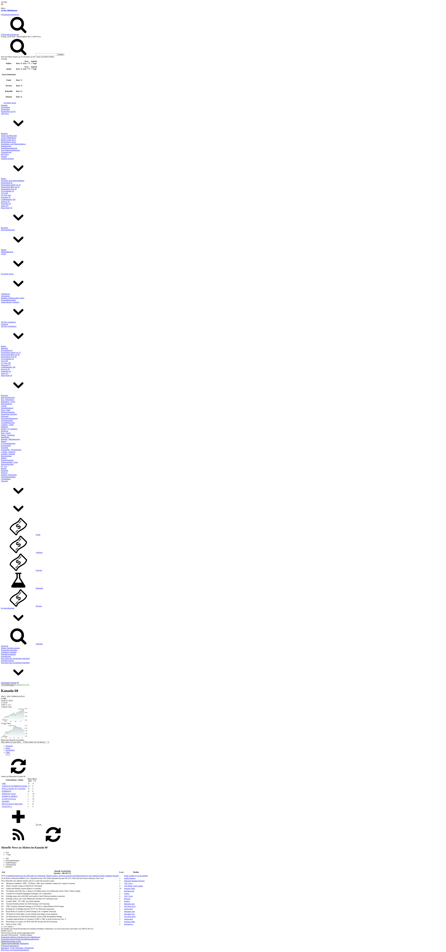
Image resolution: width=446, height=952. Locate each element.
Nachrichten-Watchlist (9, 650)
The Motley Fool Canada (133, 886)
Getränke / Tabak (7, 425)
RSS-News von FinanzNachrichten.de (15, 950)
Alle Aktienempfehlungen (10, 150)
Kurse (8, 748)
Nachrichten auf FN (8, 112)
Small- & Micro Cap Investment (136, 876)
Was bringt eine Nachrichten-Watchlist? (15, 658)
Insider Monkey (130, 878)
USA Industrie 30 (7, 191)
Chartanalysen (6, 152)
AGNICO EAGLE (9, 799)
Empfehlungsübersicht (9, 148)
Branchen (4, 228)
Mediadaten (24, 943)
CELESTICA (7, 806)
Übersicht (4, 324)
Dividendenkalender (8, 300)
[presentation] (7, 754)
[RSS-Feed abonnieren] (18, 843)
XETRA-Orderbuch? (9, 326)
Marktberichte (6, 146)
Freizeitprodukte (7, 420)
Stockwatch (128, 909)
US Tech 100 (6, 195)
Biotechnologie (6, 404)
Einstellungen (6, 656)
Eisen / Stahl (5, 410)
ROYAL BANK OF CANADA (14, 789)
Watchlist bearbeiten (8, 654)
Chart (8, 752)
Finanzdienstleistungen (9, 418)
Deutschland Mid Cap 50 (10, 187)
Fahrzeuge (5, 416)
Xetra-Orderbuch (18, 937)
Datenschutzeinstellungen (10, 943)
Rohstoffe (4, 471)
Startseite (4, 105)
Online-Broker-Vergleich (10, 302)
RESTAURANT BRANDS (12, 804)
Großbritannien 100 (8, 199)
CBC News (128, 883)
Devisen (39, 606)
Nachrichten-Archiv (14, 941)
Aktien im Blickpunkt (9, 136)
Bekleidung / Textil (8, 402)
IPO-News (5, 154)
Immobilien (5, 437)
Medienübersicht (7, 252)
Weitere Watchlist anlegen (10, 648)
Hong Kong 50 (6, 208)
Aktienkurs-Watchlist (8, 652)
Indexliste (4, 348)
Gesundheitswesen (8, 423)
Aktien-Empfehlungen (24, 939)
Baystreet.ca (128, 924)
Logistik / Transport (8, 452)
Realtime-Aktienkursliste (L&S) (12, 298)
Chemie (4, 406)
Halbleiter (4, 427)
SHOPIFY (6, 801)
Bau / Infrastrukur (7, 400)
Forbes (126, 894)
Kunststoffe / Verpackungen (11, 450)
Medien (4, 250)
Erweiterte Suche (10, 103)
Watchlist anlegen (7, 661)
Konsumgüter (6, 446)
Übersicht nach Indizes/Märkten (12, 181)
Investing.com (129, 914)
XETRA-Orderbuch (8, 322)
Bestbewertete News (8, 140)
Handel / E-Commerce (9, 429)
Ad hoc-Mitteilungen (9, 10)
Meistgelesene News (8, 142)
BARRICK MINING (10, 796)
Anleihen (39, 552)
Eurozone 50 (5, 197)
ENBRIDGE (6, 791)
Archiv (3, 254)
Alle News (5, 114)
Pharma (4, 469)
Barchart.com (129, 891)
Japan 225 (4, 206)
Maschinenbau (6, 456)
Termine (4, 157)
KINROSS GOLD (9, 794)
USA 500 (4, 193)
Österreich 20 (6, 204)
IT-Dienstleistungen (8, 443)
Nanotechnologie (7, 460)
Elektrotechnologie (8, 412)
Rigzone (127, 899)
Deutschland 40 (6, 183)
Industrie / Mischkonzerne (10, 439)
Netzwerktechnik (7, 464)
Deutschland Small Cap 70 (11, 185)
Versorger (4, 481)
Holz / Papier (6, 433)
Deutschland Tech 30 (8, 189)
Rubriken (4, 134)
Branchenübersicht (8, 230)
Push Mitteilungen (8, 685)
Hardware (4, 431)
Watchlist (39, 644)
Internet (4, 441)
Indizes (3, 179)
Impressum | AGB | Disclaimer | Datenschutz (17, 948)
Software (4, 473)
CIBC (4, 784)
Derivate (39, 570)
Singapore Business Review (134, 881)
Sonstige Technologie (9, 475)
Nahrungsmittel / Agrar (9, 462)
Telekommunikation (8, 477)
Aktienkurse (5, 294)
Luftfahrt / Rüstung (8, 454)
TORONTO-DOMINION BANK (14, 786)
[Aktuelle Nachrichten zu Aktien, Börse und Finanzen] (10, 15)
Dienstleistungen (7, 408)
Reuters (127, 901)
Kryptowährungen (7, 608)
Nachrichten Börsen (8, 939)
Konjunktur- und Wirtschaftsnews (13, 144)
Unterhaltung (6, 479)
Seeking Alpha (129, 888)
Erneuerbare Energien (9, 414)
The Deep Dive (130, 906)
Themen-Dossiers (7, 159)
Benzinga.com (129, 904)
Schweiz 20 (5, 202)
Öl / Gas (4, 466)
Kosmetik (4, 448)
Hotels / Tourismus (8, 435)
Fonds (38, 535)
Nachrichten (5, 107)
